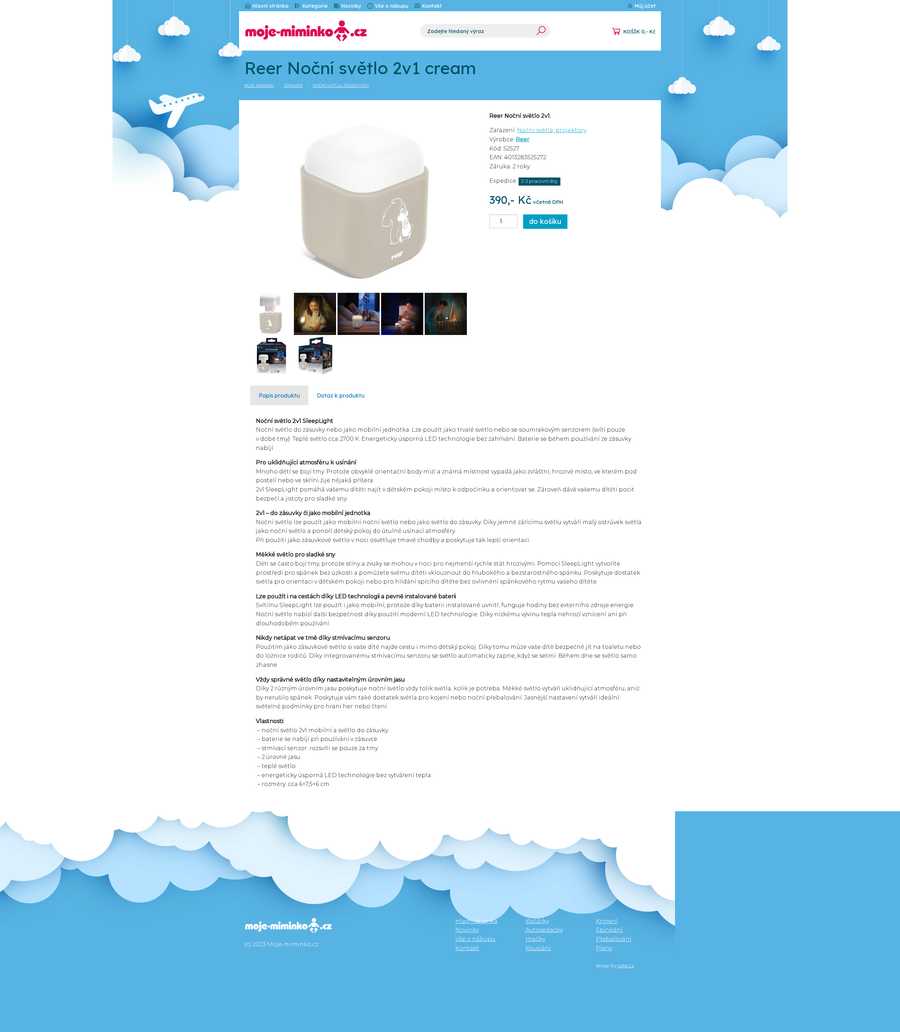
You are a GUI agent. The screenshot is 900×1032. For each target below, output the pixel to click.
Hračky (535, 939)
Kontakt (431, 6)
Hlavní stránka (270, 6)
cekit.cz (626, 965)
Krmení (607, 921)
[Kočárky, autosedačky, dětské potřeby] (327, 31)
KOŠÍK (639, 31)
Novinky (350, 6)
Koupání (538, 948)
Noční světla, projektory (341, 85)
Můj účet (644, 6)
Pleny (604, 948)
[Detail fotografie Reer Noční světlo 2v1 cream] (364, 198)
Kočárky (537, 921)
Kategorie (314, 6)
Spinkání (293, 85)
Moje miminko (259, 85)
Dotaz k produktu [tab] (341, 395)
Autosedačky (544, 930)
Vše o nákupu (391, 6)
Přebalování (613, 939)
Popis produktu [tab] (279, 395)
